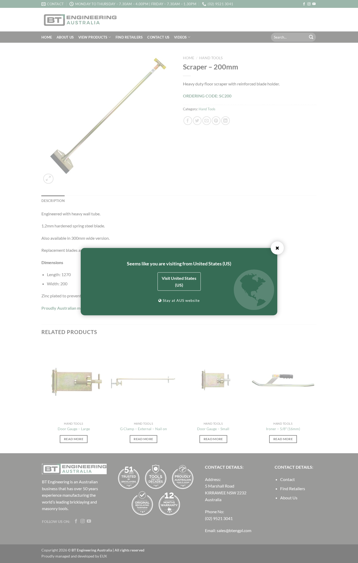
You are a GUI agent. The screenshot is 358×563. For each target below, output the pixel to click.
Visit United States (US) (179, 281)
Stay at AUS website (181, 300)
